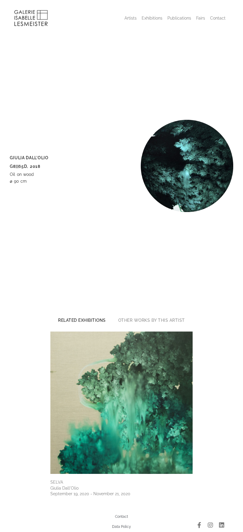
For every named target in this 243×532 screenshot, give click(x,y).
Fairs (200, 18)
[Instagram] (210, 525)
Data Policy (121, 527)
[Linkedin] (222, 525)
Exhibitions (152, 18)
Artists (130, 18)
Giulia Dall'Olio (29, 157)
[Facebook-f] (199, 525)
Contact (218, 18)
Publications (179, 18)
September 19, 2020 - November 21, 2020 (90, 493)
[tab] (82, 320)
